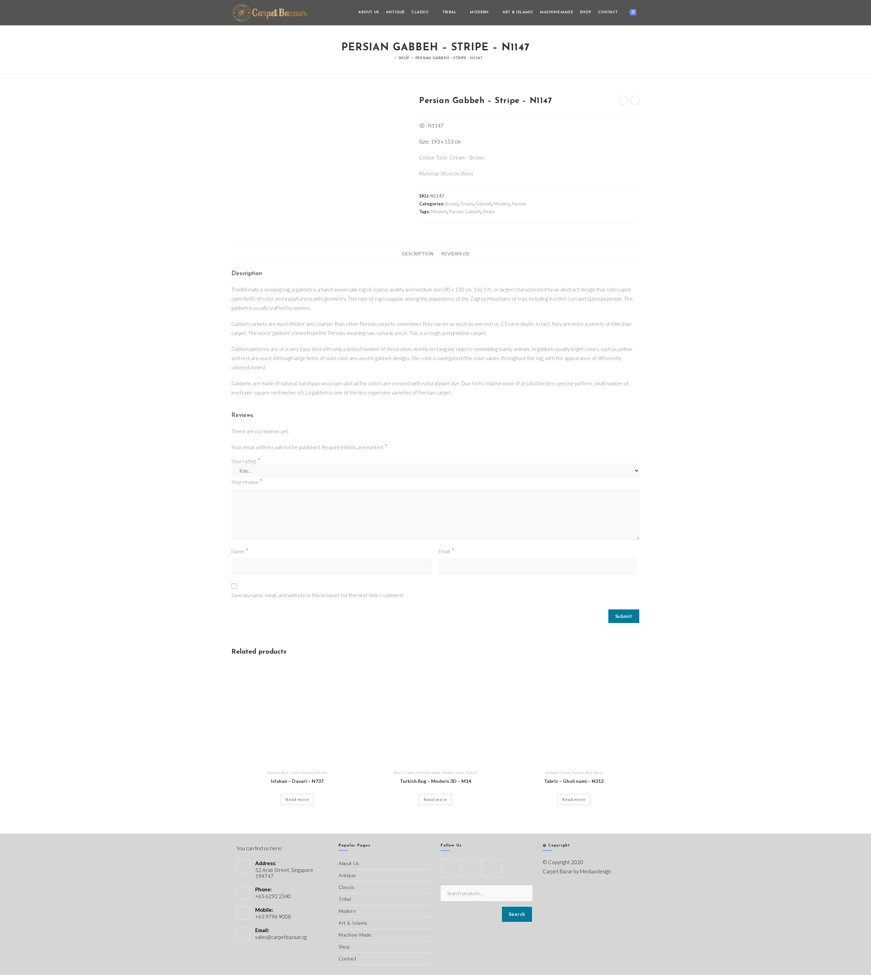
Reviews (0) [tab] (455, 253)
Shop (344, 946)
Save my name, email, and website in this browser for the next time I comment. (317, 595)
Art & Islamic (353, 923)
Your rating (245, 461)
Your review (246, 481)
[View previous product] (623, 100)
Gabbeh (484, 203)
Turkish (471, 772)
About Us (349, 863)
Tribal (345, 899)
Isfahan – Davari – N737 (297, 781)
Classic (347, 887)
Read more (297, 799)
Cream (467, 203)
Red (588, 772)
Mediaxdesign (595, 871)
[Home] (390, 57)
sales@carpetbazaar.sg (281, 937)
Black (398, 772)
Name (239, 550)
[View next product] (635, 100)
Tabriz (598, 772)
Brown (451, 203)
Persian (519, 203)
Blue (284, 772)
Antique (273, 772)
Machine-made (428, 772)
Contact (348, 958)
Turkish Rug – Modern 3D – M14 (435, 781)
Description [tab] (417, 253)
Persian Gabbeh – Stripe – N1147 (448, 57)
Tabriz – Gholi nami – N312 (574, 781)
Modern (502, 203)
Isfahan (308, 772)
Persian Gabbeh (465, 211)
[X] (451, 868)
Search (517, 914)
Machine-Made (355, 935)
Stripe (489, 211)
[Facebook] (471, 868)
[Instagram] (492, 868)
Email (446, 550)
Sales (460, 772)
